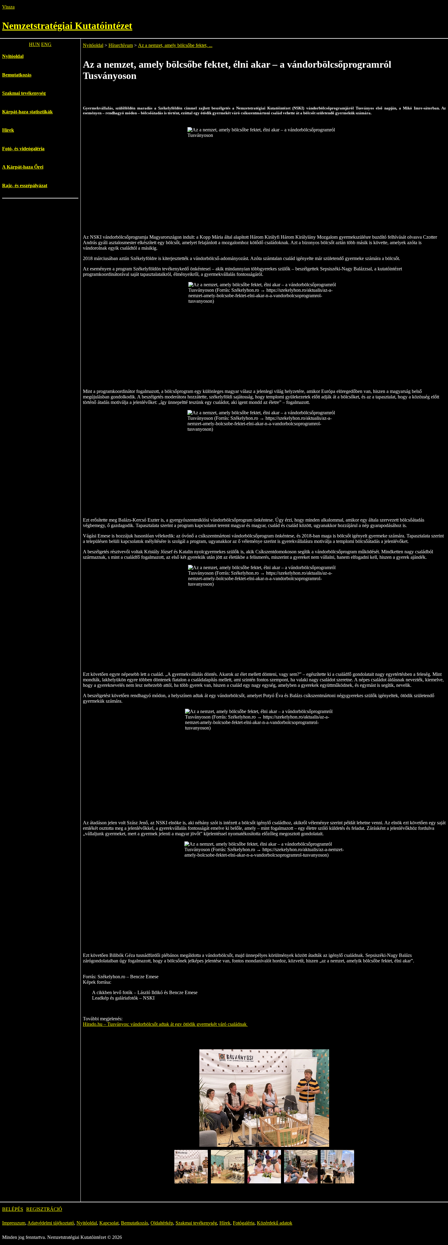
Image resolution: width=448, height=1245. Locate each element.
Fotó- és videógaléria (23, 148)
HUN (34, 44)
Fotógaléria (243, 1222)
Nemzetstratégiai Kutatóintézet (67, 25)
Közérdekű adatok (274, 1222)
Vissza (8, 6)
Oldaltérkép (162, 1222)
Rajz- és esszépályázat (24, 185)
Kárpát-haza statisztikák (27, 111)
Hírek (8, 130)
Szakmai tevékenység (24, 93)
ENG (46, 44)
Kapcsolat (109, 1222)
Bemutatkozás (16, 74)
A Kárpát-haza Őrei (22, 166)
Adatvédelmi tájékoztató (50, 1222)
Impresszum (13, 1222)
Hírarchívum (120, 45)
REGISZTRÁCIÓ (44, 1209)
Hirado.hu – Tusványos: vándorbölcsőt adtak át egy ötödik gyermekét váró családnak (165, 1024)
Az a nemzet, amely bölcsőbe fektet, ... (175, 45)
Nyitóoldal (12, 56)
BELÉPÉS (12, 1209)
